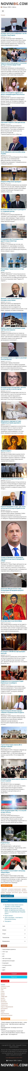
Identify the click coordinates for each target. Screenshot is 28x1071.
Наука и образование (7, 1007)
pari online (15, 892)
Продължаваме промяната (9, 949)
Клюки (4, 930)
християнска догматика (14, 891)
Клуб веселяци (5, 1013)
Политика (3, 1001)
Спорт (4, 934)
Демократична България (8, 960)
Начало (3, 15)
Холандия (8, 892)
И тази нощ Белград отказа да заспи (12, 478)
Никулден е (8, 921)
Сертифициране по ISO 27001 (14, 1057)
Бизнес (3, 998)
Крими (3, 995)
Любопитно (4, 1005)
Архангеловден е (6, 451)
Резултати (14, 977)
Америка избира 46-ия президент (11, 181)
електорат (4, 889)
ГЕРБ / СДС (5, 951)
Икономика (4, 1008)
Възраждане (5, 963)
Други (3, 969)
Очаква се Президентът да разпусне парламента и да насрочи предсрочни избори (12, 559)
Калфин (24, 889)
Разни (2, 1012)
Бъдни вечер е (5, 843)
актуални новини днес (14, 889)
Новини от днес (5, 986)
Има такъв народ (6, 958)
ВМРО (3, 967)
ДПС (3, 956)
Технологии (5, 937)
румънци (4, 891)
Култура (3, 1000)
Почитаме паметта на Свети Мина (11, 621)
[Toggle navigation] (3, 11)
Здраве (3, 1010)
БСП (3, 954)
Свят (3, 926)
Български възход (6, 965)
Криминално (6, 941)
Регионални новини (6, 1015)
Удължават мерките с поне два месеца (13, 122)
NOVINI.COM (14, 3)
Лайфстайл (4, 996)
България (5, 900)
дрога (20, 892)
